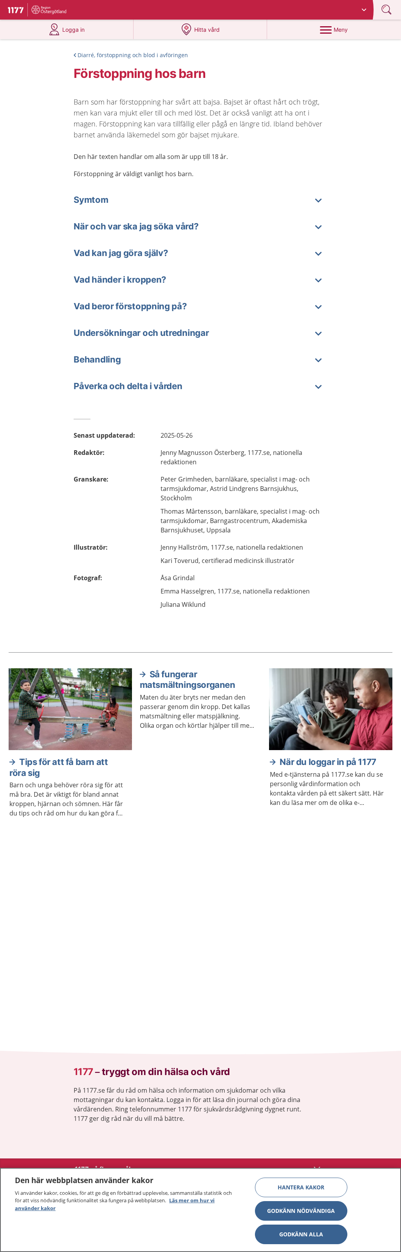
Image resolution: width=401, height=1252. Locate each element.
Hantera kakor (301, 1187)
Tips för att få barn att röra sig (58, 767)
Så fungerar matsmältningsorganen (187, 679)
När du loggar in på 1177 (328, 762)
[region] (200, 1210)
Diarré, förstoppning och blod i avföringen (133, 55)
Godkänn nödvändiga (301, 1210)
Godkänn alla (301, 1234)
